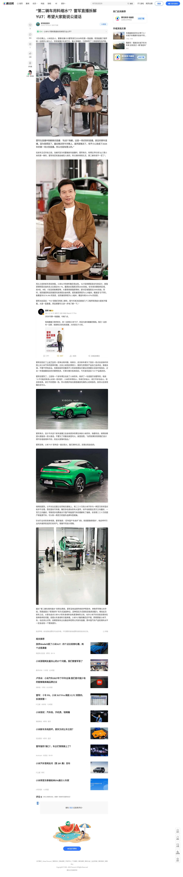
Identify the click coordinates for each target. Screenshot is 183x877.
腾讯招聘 (81, 861)
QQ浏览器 (94, 861)
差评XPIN (39, 670)
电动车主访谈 (40, 653)
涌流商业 (39, 721)
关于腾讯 (39, 861)
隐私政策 (61, 861)
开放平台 (68, 861)
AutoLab (39, 755)
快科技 (38, 687)
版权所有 (74, 870)
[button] (141, 18)
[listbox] (72, 714)
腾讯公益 (87, 861)
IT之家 (38, 704)
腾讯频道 (101, 861)
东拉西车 (39, 738)
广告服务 (74, 861)
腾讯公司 (69, 870)
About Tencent (47, 861)
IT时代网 (39, 789)
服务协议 (55, 861)
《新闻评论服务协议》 (64, 797)
